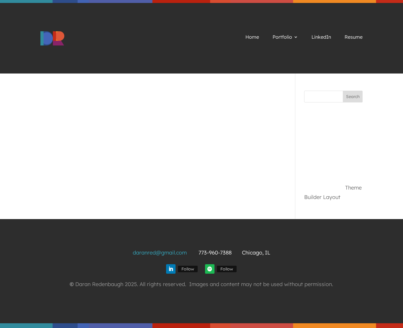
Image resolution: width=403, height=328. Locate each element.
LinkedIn (321, 37)
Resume (354, 37)
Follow (187, 269)
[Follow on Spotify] (209, 269)
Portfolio (282, 37)
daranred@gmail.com (160, 252)
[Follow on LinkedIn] (171, 269)
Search (353, 96)
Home (252, 37)
